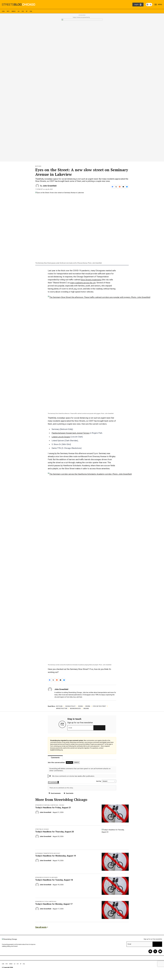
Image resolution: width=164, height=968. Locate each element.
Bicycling (38, 166)
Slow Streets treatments (91, 280)
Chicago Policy (70, 706)
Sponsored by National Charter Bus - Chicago (49, 805)
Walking (86, 708)
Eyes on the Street (99, 706)
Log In (136, 4)
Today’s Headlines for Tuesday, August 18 (54, 880)
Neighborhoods (75, 708)
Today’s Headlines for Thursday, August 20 (54, 832)
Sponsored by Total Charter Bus (45, 901)
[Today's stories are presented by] (82, 89)
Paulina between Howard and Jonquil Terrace (70, 433)
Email (70, 728)
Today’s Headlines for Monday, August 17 (53, 904)
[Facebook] (150, 951)
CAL (31, 11)
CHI (23, 11)
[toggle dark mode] (149, 4)
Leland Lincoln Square (61, 437)
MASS (13, 11)
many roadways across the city (83, 283)
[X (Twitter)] (155, 951)
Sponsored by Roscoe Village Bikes (46, 877)
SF (26, 11)
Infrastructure (61, 708)
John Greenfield (49, 186)
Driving (87, 706)
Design (80, 706)
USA (3, 11)
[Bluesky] (160, 951)
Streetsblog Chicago (42, 829)
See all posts (41, 927)
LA (18, 11)
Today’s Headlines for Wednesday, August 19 (55, 856)
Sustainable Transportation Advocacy (47, 853)
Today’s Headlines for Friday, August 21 (53, 807)
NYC (8, 11)
